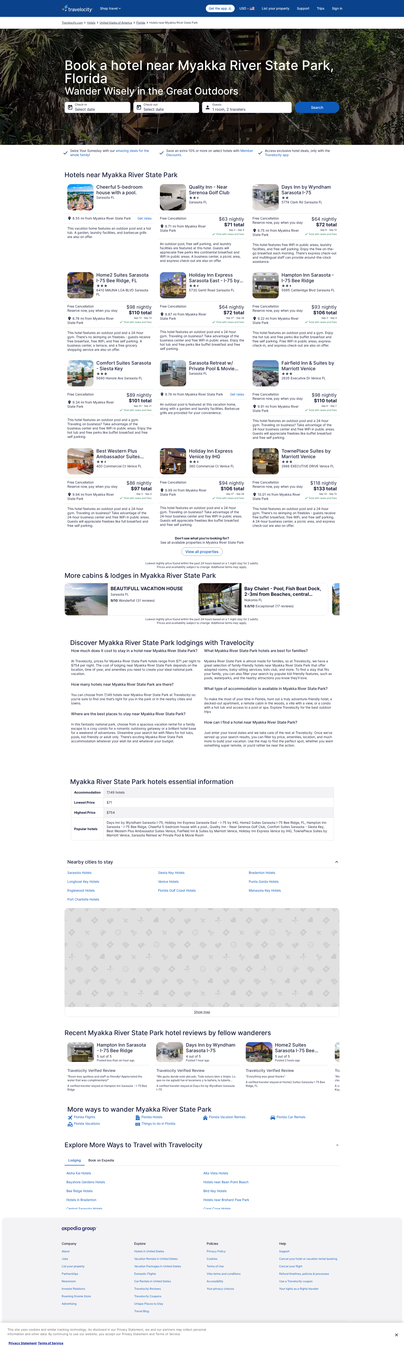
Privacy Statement (23, 1343)
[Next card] (339, 599)
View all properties (202, 551)
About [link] (65, 1251)
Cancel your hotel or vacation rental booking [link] (308, 1258)
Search (317, 107)
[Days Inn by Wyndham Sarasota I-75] (294, 224)
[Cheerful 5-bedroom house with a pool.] (109, 224)
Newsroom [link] (69, 1281)
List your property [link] (73, 1266)
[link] (100, 1118)
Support (303, 8)
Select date (85, 109)
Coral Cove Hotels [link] (217, 1209)
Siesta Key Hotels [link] (171, 873)
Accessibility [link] (215, 1281)
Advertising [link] (69, 1303)
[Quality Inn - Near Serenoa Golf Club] (202, 224)
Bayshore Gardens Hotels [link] (85, 1182)
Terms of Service (50, 1343)
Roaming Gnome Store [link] (76, 1296)
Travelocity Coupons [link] (147, 1296)
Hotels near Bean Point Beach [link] (226, 1182)
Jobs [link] (65, 1258)
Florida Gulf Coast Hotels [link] (177, 890)
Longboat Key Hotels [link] (83, 881)
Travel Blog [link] (141, 1311)
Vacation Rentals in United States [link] (156, 1258)
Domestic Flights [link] (145, 1273)
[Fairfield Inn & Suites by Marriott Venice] (294, 400)
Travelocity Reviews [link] (147, 1288)
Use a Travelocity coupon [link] (296, 1281)
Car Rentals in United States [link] (152, 1281)
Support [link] (284, 1251)
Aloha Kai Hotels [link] (78, 1173)
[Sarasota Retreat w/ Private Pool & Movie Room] (202, 400)
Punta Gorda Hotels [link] (263, 881)
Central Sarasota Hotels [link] (84, 1209)
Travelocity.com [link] (72, 22)
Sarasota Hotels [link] (79, 873)
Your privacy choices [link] (220, 1288)
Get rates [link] (144, 218)
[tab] (75, 1160)
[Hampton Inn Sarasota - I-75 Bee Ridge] (294, 312)
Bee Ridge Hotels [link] (79, 1191)
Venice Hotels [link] (168, 881)
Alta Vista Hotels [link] (215, 1173)
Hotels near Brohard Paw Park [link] (226, 1200)
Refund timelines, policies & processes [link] (304, 1273)
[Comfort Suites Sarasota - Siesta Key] (109, 400)
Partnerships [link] (70, 1273)
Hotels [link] (91, 22)
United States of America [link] (116, 22)
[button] (202, 1144)
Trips (321, 8)
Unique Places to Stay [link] (148, 1303)
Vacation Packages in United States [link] (157, 1266)
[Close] (396, 1335)
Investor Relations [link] (73, 1288)
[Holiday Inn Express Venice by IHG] (202, 488)
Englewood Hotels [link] (81, 890)
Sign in (337, 8)
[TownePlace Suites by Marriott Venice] (294, 488)
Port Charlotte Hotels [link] (83, 899)
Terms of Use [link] (215, 1266)
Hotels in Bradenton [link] (81, 1200)
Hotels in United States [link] (149, 1251)
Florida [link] (140, 22)
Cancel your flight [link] (290, 1266)
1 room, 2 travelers (228, 109)
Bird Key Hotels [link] (215, 1191)
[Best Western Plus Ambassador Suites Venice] (109, 488)
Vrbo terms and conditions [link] (224, 1273)
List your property (275, 8)
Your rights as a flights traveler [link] (298, 1288)
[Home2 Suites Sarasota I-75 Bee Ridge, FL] (109, 312)
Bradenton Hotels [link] (262, 873)
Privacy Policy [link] (216, 1251)
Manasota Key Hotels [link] (265, 890)
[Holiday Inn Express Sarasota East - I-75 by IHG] (202, 312)
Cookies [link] (212, 1258)
